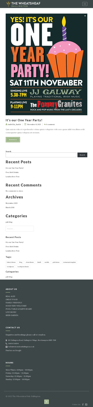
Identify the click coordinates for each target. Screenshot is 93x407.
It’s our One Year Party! (24, 120)
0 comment (50, 124)
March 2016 (10, 207)
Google (18, 350)
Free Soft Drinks (12, 172)
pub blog (9, 222)
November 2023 (11, 203)
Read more (13, 139)
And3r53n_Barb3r (14, 124)
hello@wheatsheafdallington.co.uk (21, 347)
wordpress (10, 266)
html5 (39, 262)
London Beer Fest (12, 177)
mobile (47, 262)
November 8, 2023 (34, 124)
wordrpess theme (23, 266)
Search (8, 151)
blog (20, 262)
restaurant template (69, 262)
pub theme (56, 262)
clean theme (30, 262)
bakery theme (11, 262)
